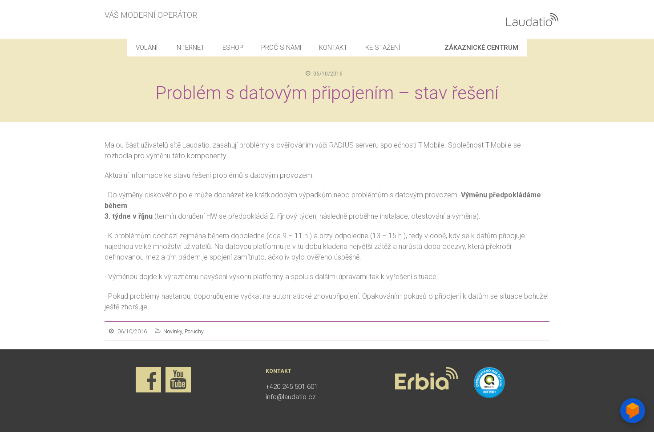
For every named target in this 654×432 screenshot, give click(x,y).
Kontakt (333, 48)
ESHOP (232, 48)
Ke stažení (382, 48)
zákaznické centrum (481, 48)
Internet (190, 48)
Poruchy (194, 331)
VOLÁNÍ (146, 48)
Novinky (172, 331)
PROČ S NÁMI (281, 48)
